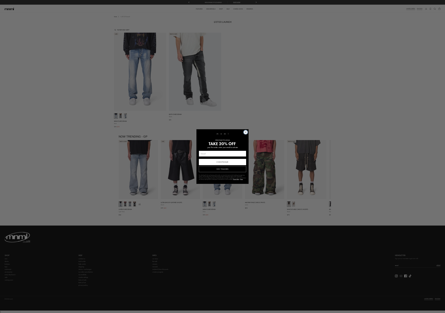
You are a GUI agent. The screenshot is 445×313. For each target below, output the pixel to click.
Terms (241, 179)
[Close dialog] (246, 132)
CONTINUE (223, 162)
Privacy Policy (236, 179)
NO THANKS (223, 169)
